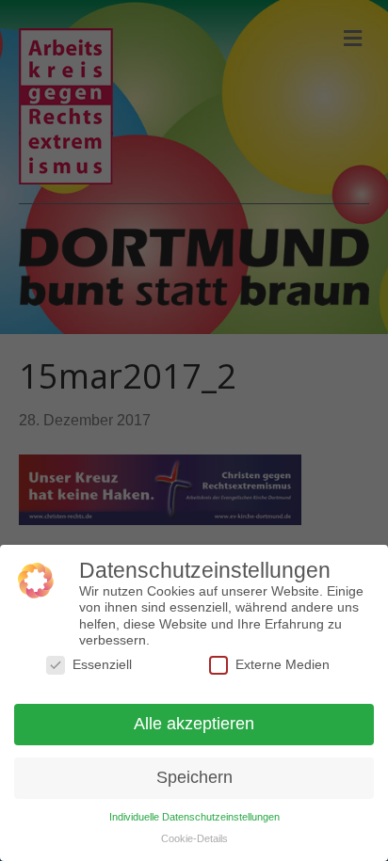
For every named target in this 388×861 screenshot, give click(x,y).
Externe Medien (282, 664)
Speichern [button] (194, 777)
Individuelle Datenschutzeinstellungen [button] (194, 816)
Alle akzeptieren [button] (194, 723)
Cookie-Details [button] (194, 838)
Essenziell (102, 664)
